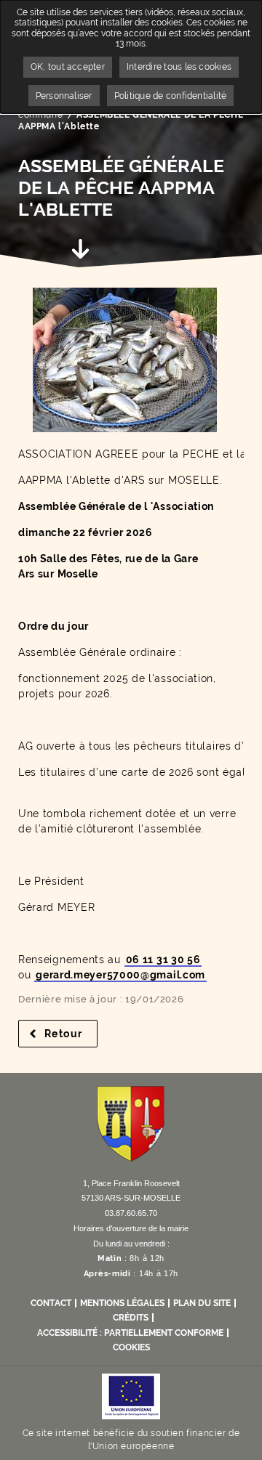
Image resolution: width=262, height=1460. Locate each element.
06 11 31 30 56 (163, 959)
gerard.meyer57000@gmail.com (120, 975)
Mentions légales (122, 1303)
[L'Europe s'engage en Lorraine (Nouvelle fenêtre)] (131, 1395)
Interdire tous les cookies (179, 67)
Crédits (130, 1318)
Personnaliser (64, 96)
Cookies (131, 1347)
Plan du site (202, 1303)
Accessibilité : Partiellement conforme (130, 1333)
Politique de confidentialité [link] (170, 96)
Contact (51, 1303)
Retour (71, 1033)
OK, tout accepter (68, 67)
